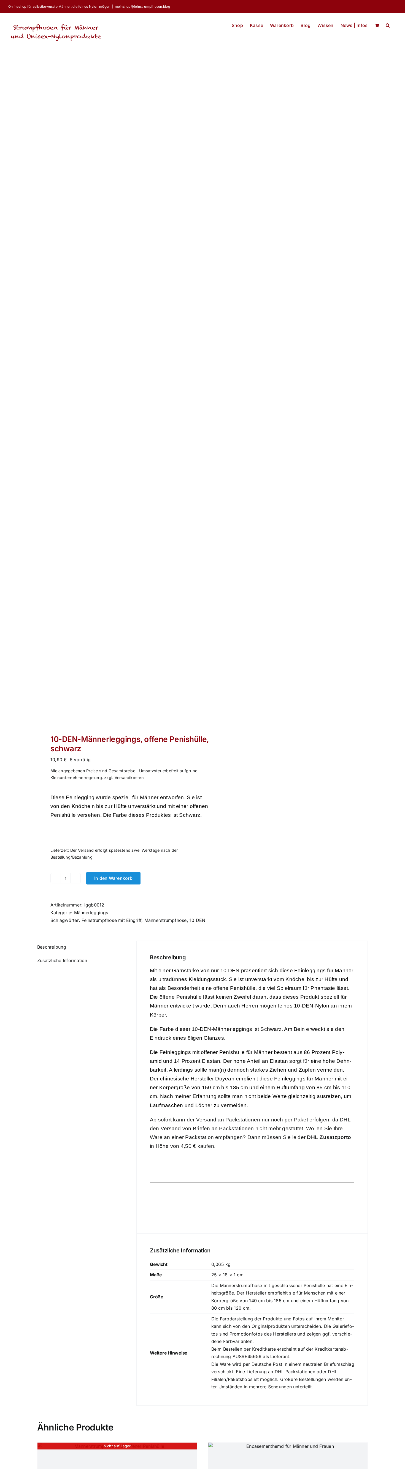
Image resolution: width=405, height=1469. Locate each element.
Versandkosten (129, 777)
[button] (388, 23)
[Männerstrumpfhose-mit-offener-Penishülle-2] (116, 400)
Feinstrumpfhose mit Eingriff (111, 920)
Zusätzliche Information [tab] (62, 960)
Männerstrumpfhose (165, 920)
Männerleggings (91, 912)
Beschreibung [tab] (51, 947)
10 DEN (197, 920)
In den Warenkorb (113, 878)
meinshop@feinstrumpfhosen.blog (142, 6)
